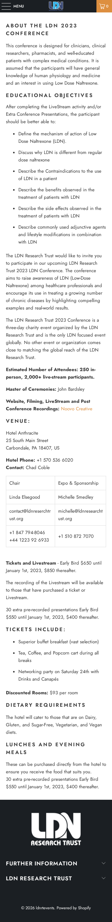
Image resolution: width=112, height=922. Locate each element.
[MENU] (3, 6)
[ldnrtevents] (56, 6)
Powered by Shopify (74, 908)
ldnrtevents (45, 908)
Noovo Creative (76, 408)
